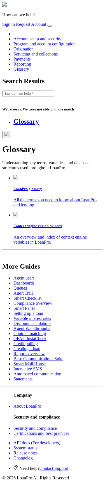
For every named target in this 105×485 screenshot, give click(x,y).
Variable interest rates (32, 318)
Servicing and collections (35, 54)
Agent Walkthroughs (31, 328)
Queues (20, 288)
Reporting (22, 64)
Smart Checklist (27, 298)
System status (25, 447)
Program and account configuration (44, 43)
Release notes (25, 453)
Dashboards (23, 283)
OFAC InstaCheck (29, 338)
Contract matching (29, 333)
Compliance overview (32, 303)
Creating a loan (26, 348)
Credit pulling (25, 343)
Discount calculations (32, 323)
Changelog (23, 458)
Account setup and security (37, 38)
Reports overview (29, 353)
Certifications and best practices (41, 433)
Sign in (8, 24)
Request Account (31, 24)
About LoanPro (27, 406)
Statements (22, 379)
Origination (23, 49)
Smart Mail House (29, 363)
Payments (22, 59)
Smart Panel (24, 308)
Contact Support (53, 468)
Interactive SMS (27, 368)
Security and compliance (35, 428)
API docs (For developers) (36, 442)
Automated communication (37, 373)
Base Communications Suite (38, 358)
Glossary (21, 69)
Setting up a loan (28, 313)
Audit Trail (23, 293)
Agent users (23, 278)
